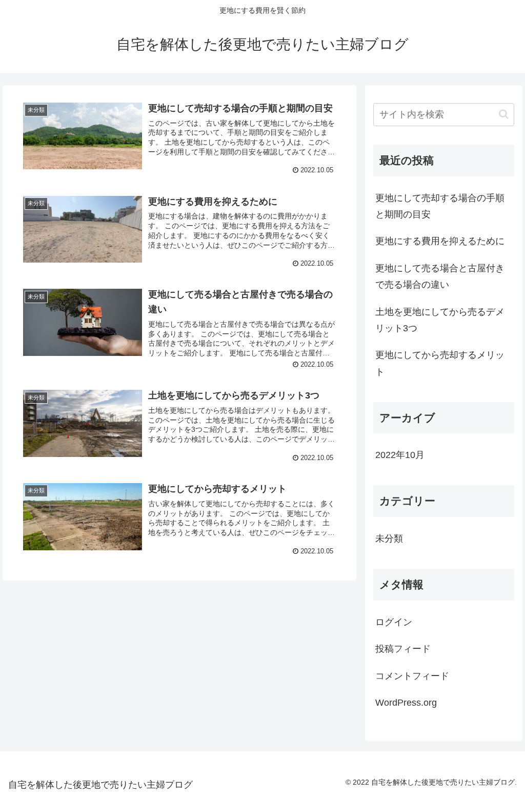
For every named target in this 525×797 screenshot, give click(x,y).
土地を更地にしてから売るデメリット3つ (439, 320)
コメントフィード (412, 676)
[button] (504, 114)
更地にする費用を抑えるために (439, 241)
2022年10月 (400, 455)
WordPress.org (406, 703)
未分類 (389, 538)
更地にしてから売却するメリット (439, 363)
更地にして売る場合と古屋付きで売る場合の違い (439, 276)
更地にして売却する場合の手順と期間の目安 (439, 206)
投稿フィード (403, 649)
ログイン (393, 622)
